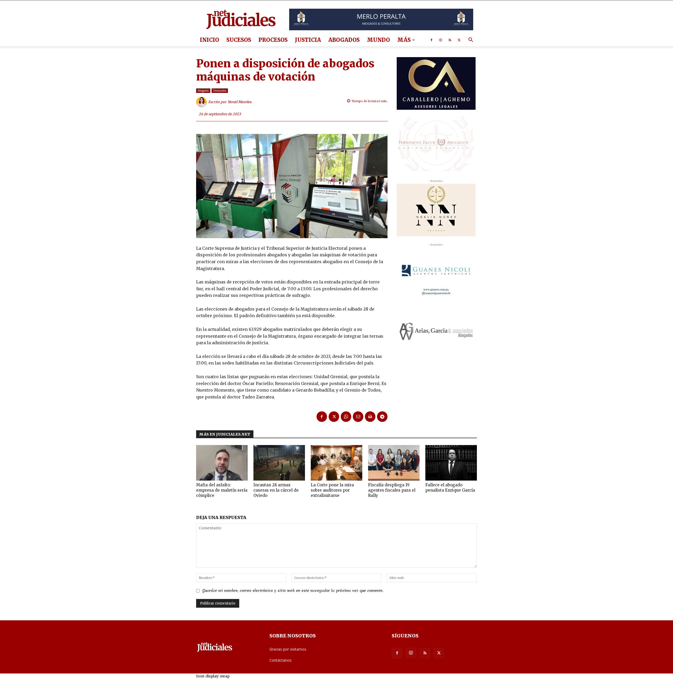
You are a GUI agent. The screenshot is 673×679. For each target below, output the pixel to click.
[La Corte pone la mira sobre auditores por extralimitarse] (336, 463)
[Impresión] (370, 416)
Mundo (378, 40)
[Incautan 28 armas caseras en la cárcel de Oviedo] (279, 463)
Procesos (273, 40)
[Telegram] (382, 416)
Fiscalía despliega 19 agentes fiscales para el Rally (391, 490)
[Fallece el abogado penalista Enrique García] (451, 463)
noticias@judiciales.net (312, 660)
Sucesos (238, 40)
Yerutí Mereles (240, 102)
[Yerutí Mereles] (202, 102)
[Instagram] (441, 40)
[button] (470, 40)
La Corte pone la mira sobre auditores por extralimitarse (332, 490)
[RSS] (450, 40)
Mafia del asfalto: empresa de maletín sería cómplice (221, 490)
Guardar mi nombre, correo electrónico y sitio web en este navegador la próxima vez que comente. (292, 590)
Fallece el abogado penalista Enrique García (450, 487)
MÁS (404, 40)
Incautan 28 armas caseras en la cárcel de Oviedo (276, 490)
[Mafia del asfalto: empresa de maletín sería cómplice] (222, 463)
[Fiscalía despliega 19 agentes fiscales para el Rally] (394, 463)
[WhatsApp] (346, 416)
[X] (459, 40)
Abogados (344, 40)
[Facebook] (431, 40)
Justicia (308, 40)
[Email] (358, 416)
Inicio (209, 40)
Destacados (219, 90)
